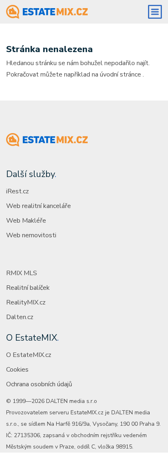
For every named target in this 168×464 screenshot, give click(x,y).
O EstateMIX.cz (28, 355)
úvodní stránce (120, 74)
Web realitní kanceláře (38, 206)
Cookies (17, 369)
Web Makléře (26, 220)
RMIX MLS (21, 273)
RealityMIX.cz (26, 302)
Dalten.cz (19, 317)
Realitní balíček (28, 288)
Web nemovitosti (31, 235)
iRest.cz (17, 191)
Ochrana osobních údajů (39, 384)
